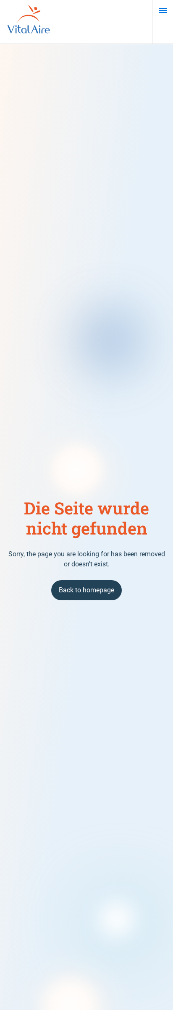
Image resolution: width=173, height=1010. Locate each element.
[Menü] (162, 10)
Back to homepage (86, 590)
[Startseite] (28, 22)
